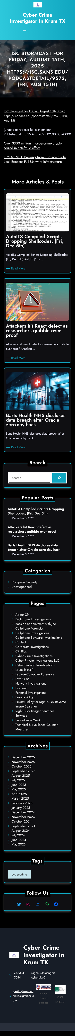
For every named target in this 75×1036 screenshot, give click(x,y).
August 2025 (21, 775)
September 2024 (23, 826)
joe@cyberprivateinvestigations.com (23, 996)
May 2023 (19, 844)
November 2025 (23, 761)
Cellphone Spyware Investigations (38, 637)
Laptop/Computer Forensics (34, 674)
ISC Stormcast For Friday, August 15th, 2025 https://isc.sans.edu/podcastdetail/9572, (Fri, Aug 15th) (36, 116)
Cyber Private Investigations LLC (37, 660)
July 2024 (18, 835)
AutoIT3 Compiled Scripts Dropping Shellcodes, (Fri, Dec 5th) (36, 511)
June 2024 (19, 839)
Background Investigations (33, 619)
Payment (21, 688)
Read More (19, 268)
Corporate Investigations (32, 646)
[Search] (59, 478)
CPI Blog (21, 651)
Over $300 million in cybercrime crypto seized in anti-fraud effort (33, 145)
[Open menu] (24, 31)
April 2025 (19, 794)
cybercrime (19, 874)
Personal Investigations (30, 692)
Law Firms (22, 679)
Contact (20, 642)
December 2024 (23, 812)
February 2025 (22, 803)
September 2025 (23, 771)
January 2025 (21, 807)
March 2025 (20, 798)
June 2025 (19, 784)
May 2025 (19, 789)
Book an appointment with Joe (35, 623)
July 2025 (18, 780)
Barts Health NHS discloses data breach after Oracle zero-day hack (34, 547)
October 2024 (22, 821)
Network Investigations (30, 683)
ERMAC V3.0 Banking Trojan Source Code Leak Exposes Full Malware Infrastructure (35, 159)
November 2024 (23, 817)
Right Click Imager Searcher (34, 711)
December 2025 (23, 757)
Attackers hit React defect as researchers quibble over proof (32, 529)
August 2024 (21, 830)
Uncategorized (22, 586)
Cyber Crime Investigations (33, 656)
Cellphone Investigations (32, 633)
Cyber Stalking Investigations (35, 665)
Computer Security (24, 582)
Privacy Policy (24, 697)
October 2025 (22, 766)
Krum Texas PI (24, 669)
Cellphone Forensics (29, 628)
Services (21, 715)
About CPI (22, 614)
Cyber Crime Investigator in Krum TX (37, 17)
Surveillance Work (27, 720)
